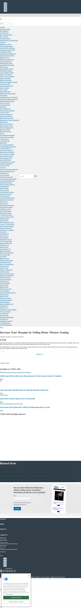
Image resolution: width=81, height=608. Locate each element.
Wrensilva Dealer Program (7, 171)
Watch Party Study (5, 129)
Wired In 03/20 (4, 296)
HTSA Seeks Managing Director (8, 99)
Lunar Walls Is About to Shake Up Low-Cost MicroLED (17, 398)
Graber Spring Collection (6, 200)
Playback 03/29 (4, 281)
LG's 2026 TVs (4, 319)
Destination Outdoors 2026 (7, 50)
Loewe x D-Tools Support (7, 224)
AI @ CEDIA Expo (5, 302)
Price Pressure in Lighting (7, 154)
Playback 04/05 (4, 266)
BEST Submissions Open (7, 222)
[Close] (29, 575)
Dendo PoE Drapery (5, 78)
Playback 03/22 (4, 294)
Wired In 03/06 (4, 315)
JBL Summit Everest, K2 (6, 150)
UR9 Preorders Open (5, 289)
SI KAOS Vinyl (4, 122)
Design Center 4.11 (5, 249)
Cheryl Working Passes (6, 156)
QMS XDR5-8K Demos (6, 63)
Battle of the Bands (5, 251)
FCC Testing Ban (4, 190)
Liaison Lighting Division (7, 217)
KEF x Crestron (4, 37)
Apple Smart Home (5, 92)
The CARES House (5, 323)
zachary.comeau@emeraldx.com (9, 543)
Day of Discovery (5, 175)
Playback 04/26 (4, 219)
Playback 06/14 (4, 139)
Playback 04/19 (4, 234)
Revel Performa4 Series (6, 264)
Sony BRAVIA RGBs (5, 160)
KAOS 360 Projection (6, 80)
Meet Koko (3, 107)
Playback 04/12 (4, 245)
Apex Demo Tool (4, 57)
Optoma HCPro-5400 (6, 228)
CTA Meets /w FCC (5, 209)
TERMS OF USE (54, 577)
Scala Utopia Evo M (5, 109)
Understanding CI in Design (7, 162)
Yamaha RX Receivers (6, 183)
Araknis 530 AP (4, 287)
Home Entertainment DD (6, 86)
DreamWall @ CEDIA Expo (7, 65)
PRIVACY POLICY (61, 577)
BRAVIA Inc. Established (6, 275)
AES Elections (4, 67)
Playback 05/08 (4, 186)
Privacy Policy (9, 594)
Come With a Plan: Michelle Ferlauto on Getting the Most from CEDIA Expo (24, 390)
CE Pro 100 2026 (4, 165)
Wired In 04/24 (4, 220)
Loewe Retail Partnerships (7, 181)
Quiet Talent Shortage (6, 325)
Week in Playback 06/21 (7, 128)
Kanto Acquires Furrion (6, 126)
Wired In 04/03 (4, 268)
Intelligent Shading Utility (7, 317)
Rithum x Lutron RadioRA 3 (7, 76)
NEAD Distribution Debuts (7, 101)
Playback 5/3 (3, 201)
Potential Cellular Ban (6, 164)
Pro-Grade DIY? (4, 313)
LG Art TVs (3, 167)
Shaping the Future (5, 29)
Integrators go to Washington (8, 54)
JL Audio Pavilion (5, 141)
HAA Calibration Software (7, 205)
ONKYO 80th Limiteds (6, 71)
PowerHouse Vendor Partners (8, 310)
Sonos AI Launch (4, 88)
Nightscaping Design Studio (7, 93)
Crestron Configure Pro (6, 114)
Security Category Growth (7, 274)
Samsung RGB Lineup (6, 243)
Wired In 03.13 (4, 308)
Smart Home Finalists (6, 74)
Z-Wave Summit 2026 (6, 215)
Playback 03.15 (4, 306)
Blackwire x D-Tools (5, 44)
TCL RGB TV (3, 232)
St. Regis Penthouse (5, 279)
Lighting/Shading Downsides (8, 146)
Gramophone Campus (6, 194)
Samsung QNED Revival (6, 304)
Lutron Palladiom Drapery (7, 73)
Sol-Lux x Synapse (5, 311)
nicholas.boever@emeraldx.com (8, 549)
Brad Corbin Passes (5, 131)
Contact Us (3, 551)
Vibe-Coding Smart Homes (7, 198)
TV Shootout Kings (5, 105)
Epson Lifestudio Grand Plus (8, 292)
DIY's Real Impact (5, 283)
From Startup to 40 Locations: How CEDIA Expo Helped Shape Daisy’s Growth (25, 407)
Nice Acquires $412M (6, 116)
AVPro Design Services (6, 124)
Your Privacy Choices (45, 577)
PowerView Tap (4, 33)
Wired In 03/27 (4, 285)
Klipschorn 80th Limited (6, 69)
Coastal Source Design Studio (8, 179)
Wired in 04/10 (4, 247)
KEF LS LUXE (3, 90)
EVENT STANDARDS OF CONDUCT (32, 577)
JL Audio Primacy (5, 196)
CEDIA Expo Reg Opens (6, 260)
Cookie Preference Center (16, 601)
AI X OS (2, 133)
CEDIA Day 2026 (4, 272)
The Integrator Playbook (6, 145)
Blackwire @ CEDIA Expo (7, 59)
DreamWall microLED (6, 239)
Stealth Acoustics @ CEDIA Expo (9, 40)
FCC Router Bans (4, 291)
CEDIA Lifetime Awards (6, 46)
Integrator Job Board (5, 298)
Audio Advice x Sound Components (9, 120)
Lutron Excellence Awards (7, 110)
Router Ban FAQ (4, 238)
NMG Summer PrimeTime (7, 152)
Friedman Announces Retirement (9, 169)
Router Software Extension (7, 184)
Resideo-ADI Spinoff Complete (8, 82)
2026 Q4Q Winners (5, 277)
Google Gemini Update (6, 207)
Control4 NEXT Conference (7, 48)
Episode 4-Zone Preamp (7, 230)
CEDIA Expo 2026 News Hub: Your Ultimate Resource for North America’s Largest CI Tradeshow (31, 376)
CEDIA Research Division (7, 192)
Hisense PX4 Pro (5, 103)
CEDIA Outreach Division (7, 226)
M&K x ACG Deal (4, 258)
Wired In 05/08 (4, 188)
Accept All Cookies (16, 597)
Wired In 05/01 (4, 203)
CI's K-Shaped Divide (6, 241)
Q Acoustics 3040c (5, 84)
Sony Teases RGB (5, 255)
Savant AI (2, 42)
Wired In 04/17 (4, 236)
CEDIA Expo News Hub (6, 177)
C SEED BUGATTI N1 (5, 148)
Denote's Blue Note (5, 262)
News (1, 327)
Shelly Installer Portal (6, 158)
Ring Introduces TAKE (6, 35)
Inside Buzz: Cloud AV (6, 321)
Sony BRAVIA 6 (4, 31)
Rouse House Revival (6, 300)
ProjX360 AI (3, 256)
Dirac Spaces (3, 95)
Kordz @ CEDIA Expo (6, 61)
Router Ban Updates (5, 213)
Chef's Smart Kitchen (5, 211)
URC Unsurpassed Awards (7, 135)
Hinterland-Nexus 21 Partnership (9, 97)
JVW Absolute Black (5, 52)
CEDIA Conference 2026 (6, 253)
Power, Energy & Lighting (7, 137)
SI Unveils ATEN (4, 112)
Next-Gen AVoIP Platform (7, 55)
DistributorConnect (5, 38)
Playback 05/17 (4, 173)
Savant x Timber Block (6, 270)
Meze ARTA (3, 143)
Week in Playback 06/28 (7, 118)
